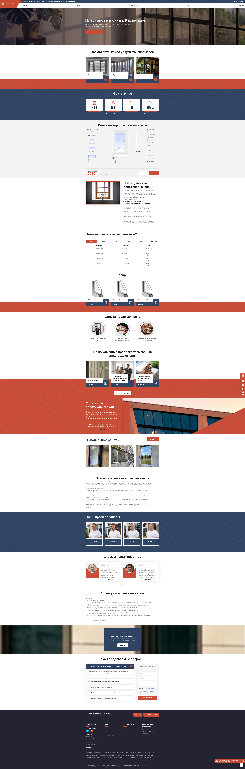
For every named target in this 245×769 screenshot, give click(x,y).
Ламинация (151, 155)
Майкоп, (149, 731)
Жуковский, (150, 729)
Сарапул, (144, 731)
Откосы (150, 153)
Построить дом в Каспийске (130, 728)
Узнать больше (93, 81)
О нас (188, 5)
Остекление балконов (110, 728)
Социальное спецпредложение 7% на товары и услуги (120, 378)
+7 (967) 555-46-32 (239, 1)
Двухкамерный (152, 134)
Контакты (241, 5)
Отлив (150, 150)
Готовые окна (108, 731)
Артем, (155, 729)
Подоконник (151, 148)
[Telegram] (87, 731)
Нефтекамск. (145, 733)
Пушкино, (144, 729)
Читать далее (102, 429)
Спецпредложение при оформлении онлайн (144, 378)
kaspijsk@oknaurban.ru (94, 738)
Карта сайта (143, 765)
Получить (91, 384)
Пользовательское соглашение (92, 765)
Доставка (151, 166)
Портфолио (134, 5)
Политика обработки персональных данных (110, 765)
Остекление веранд (110, 735)
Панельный (151, 139)
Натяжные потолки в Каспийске (128, 732)
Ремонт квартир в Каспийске (130, 730)
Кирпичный (151, 142)
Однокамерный (152, 131)
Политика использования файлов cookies (130, 765)
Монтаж (150, 163)
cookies (227, 760)
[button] (120, 584)
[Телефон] (92, 731)
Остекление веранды (145, 77)
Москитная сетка (152, 158)
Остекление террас (110, 733)
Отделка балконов (109, 730)
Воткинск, (154, 731)
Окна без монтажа (93, 380)
